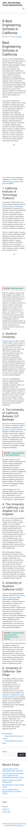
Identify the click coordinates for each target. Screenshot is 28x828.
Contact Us (5, 809)
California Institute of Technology (12, 206)
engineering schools (13, 181)
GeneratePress (19, 825)
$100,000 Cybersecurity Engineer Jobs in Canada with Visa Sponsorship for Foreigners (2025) (13, 775)
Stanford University (8, 341)
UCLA (21, 526)
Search (4, 751)
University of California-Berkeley (12, 429)
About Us (5, 806)
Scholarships (8, 733)
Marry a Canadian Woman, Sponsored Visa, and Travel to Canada (11, 791)
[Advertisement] (14, 162)
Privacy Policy (6, 811)
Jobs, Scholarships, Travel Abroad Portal (12, 4)
